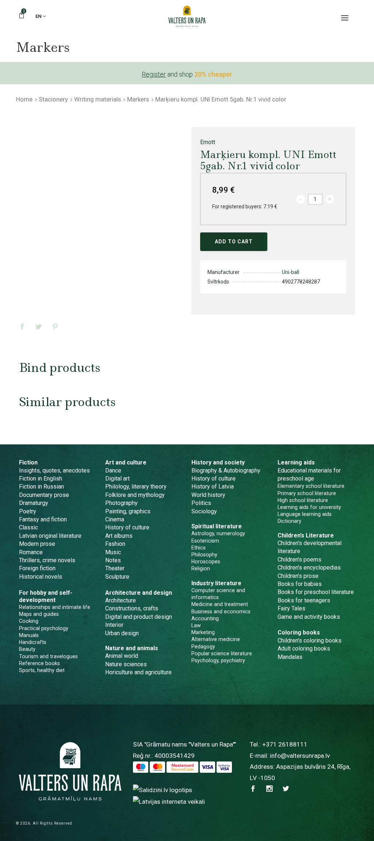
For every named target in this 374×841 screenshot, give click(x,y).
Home (24, 99)
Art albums (119, 535)
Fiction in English (40, 478)
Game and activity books (309, 616)
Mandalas (290, 656)
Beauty (27, 649)
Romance (31, 552)
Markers (138, 99)
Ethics (198, 548)
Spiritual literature (216, 526)
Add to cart (234, 241)
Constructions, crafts (131, 608)
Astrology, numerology (218, 533)
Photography (121, 502)
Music (113, 552)
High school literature (303, 500)
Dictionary (289, 521)
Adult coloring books (304, 648)
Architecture (120, 600)
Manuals (29, 635)
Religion (200, 568)
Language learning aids (305, 514)
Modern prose (37, 543)
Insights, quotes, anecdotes (54, 470)
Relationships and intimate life (54, 607)
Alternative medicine (215, 639)
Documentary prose (44, 494)
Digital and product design (138, 616)
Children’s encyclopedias (309, 567)
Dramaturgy (33, 502)
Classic (28, 527)
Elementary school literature (311, 486)
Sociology (204, 511)
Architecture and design (138, 592)
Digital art (117, 478)
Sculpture (117, 576)
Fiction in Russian (41, 486)
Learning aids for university (309, 507)
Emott (207, 142)
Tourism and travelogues (48, 656)
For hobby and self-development (45, 596)
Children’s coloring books (309, 640)
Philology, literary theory (136, 486)
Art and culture (125, 462)
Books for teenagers (304, 600)
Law (196, 625)
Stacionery (53, 99)
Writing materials (97, 99)
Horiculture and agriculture (138, 672)
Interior (114, 624)
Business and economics (221, 611)
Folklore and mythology (135, 494)
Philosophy (204, 555)
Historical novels (40, 576)
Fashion (115, 543)
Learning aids (296, 462)
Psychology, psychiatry (218, 660)
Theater (115, 568)
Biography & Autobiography (225, 470)
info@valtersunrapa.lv (300, 755)
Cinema (114, 519)
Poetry (27, 511)
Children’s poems (299, 559)
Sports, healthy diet (42, 670)
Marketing (203, 632)
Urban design (122, 633)
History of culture (127, 527)
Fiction (28, 462)
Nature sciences (126, 664)
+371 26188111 (285, 744)
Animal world (121, 655)
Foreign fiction (37, 568)
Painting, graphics (127, 511)
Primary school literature (307, 493)
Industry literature (216, 583)
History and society (218, 462)
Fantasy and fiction (43, 519)
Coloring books (299, 632)
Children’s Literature (306, 535)
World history (208, 494)
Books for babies (300, 583)
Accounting (205, 618)
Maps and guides (39, 614)
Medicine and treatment (219, 604)
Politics (201, 502)
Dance (113, 470)
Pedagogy (203, 646)
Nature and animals (131, 648)
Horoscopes (205, 561)
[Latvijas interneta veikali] (169, 801)
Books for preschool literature (316, 592)
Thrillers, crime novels (47, 560)
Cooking (28, 621)
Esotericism (205, 541)
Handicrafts (32, 642)
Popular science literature (221, 653)
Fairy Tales (291, 608)
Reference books (39, 663)
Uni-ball (290, 272)
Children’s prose (298, 575)
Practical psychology (43, 628)
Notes (113, 560)
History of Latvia (212, 486)
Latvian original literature (50, 535)
